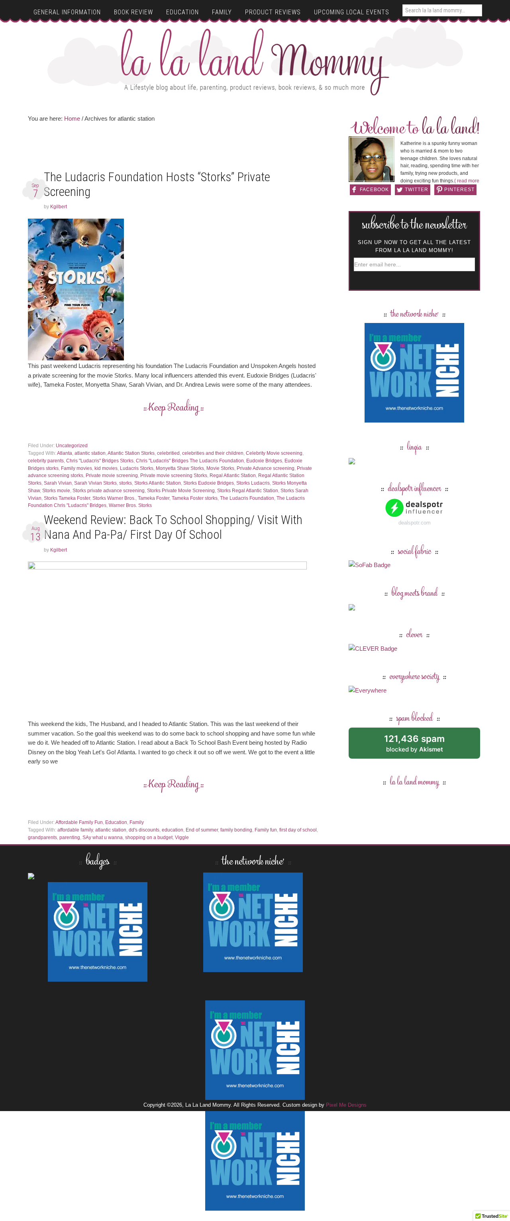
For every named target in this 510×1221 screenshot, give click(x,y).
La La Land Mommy (255, 62)
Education (116, 822)
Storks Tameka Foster (67, 498)
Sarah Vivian (58, 483)
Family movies (76, 468)
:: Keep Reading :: (173, 408)
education (172, 830)
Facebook (374, 189)
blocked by (423, 746)
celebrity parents (46, 461)
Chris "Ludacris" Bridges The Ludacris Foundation (190, 461)
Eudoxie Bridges (264, 461)
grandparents (42, 837)
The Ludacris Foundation (247, 498)
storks (125, 483)
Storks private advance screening (109, 490)
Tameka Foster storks (195, 498)
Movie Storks (220, 468)
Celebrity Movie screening (274, 453)
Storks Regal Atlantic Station (247, 490)
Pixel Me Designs (346, 1105)
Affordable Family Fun (79, 822)
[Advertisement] (173, 149)
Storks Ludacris (253, 483)
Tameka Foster (153, 498)
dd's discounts (144, 830)
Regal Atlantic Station (233, 475)
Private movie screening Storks (173, 475)
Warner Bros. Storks (130, 505)
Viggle (182, 837)
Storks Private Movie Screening (181, 490)
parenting (69, 837)
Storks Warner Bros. (113, 498)
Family (136, 822)
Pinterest (459, 189)
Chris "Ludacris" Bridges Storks (99, 461)
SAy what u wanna (102, 837)
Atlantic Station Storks (131, 453)
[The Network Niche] (414, 418)
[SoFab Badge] (369, 565)
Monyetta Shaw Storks (180, 468)
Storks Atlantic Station (157, 483)
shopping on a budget (149, 837)
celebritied (168, 453)
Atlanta (64, 453)
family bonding (236, 830)
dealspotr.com (414, 523)
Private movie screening (112, 475)
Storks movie (56, 490)
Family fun (266, 830)
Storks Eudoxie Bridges (208, 483)
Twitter (416, 189)
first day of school (298, 830)
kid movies (106, 468)
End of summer (202, 830)
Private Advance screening (265, 468)
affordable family (75, 830)
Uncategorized (72, 445)
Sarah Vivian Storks (95, 483)
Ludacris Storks (136, 468)
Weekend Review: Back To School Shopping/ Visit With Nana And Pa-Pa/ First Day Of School (173, 527)
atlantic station (90, 453)
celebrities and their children (212, 453)
